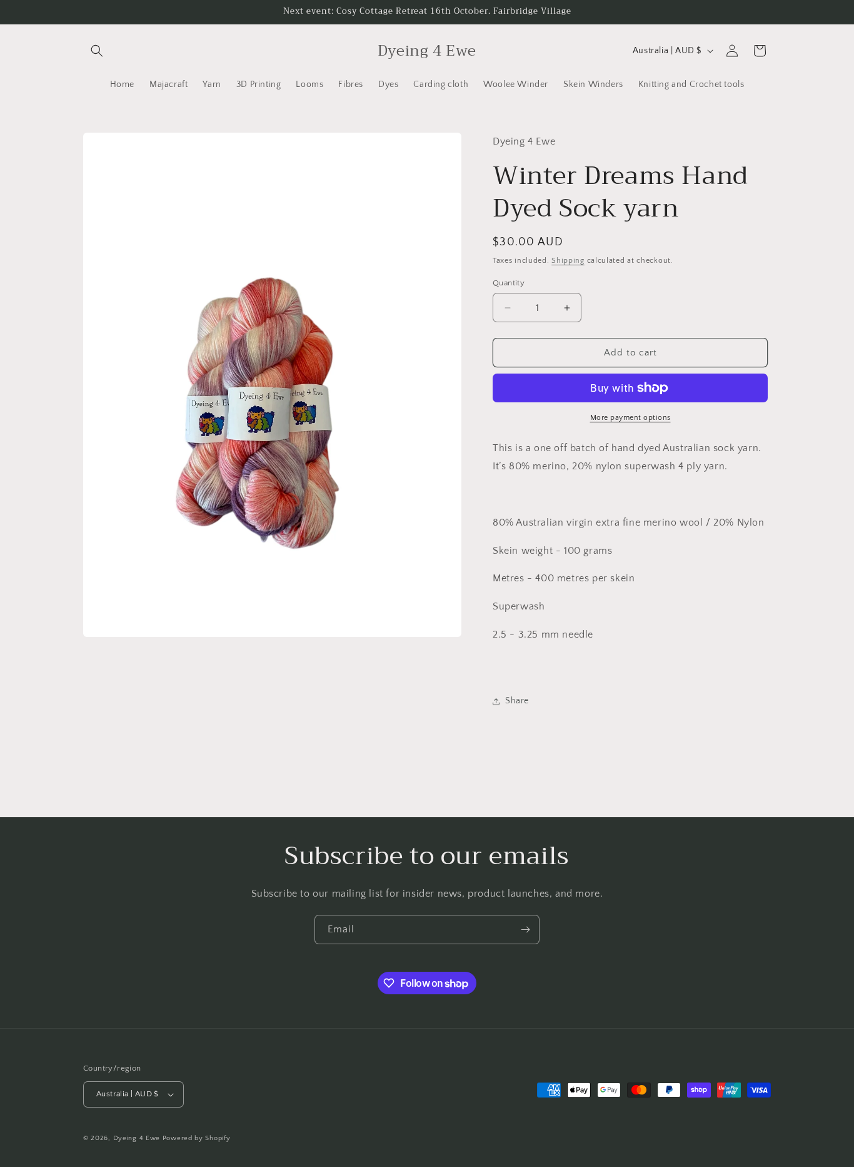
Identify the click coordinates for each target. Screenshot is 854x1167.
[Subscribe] (525, 929)
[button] (97, 50)
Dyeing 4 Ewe (136, 1138)
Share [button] (517, 701)
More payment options (630, 418)
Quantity (509, 282)
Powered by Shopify (197, 1138)
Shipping (568, 261)
